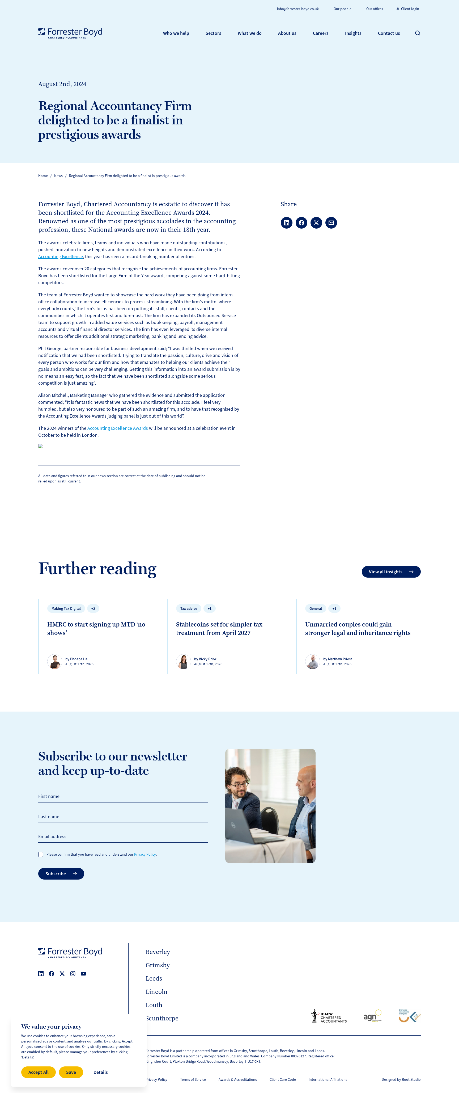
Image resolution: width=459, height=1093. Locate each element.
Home (43, 176)
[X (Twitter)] (62, 973)
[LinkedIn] (41, 973)
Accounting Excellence (60, 256)
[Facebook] (51, 973)
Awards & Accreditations (238, 1079)
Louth (154, 1005)
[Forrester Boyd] (70, 33)
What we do (250, 33)
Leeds (154, 978)
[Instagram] (72, 973)
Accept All (38, 1072)
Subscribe (55, 874)
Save (71, 1072)
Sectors (213, 33)
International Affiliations (328, 1079)
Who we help (176, 33)
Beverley (158, 952)
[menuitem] (176, 33)
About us (287, 33)
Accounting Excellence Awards (117, 428)
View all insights (385, 572)
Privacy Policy (145, 854)
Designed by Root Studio (401, 1079)
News (58, 176)
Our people (342, 9)
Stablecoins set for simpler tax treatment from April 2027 (219, 628)
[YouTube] (83, 973)
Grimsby (158, 965)
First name (49, 796)
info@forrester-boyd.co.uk (298, 9)
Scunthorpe (162, 1018)
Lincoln (157, 991)
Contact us (389, 33)
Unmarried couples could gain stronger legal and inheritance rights (358, 628)
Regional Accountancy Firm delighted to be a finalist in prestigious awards (127, 176)
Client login (410, 9)
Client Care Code (283, 1079)
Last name (48, 816)
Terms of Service (193, 1079)
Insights (353, 33)
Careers (321, 33)
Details (101, 1072)
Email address (52, 836)
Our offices (374, 9)
